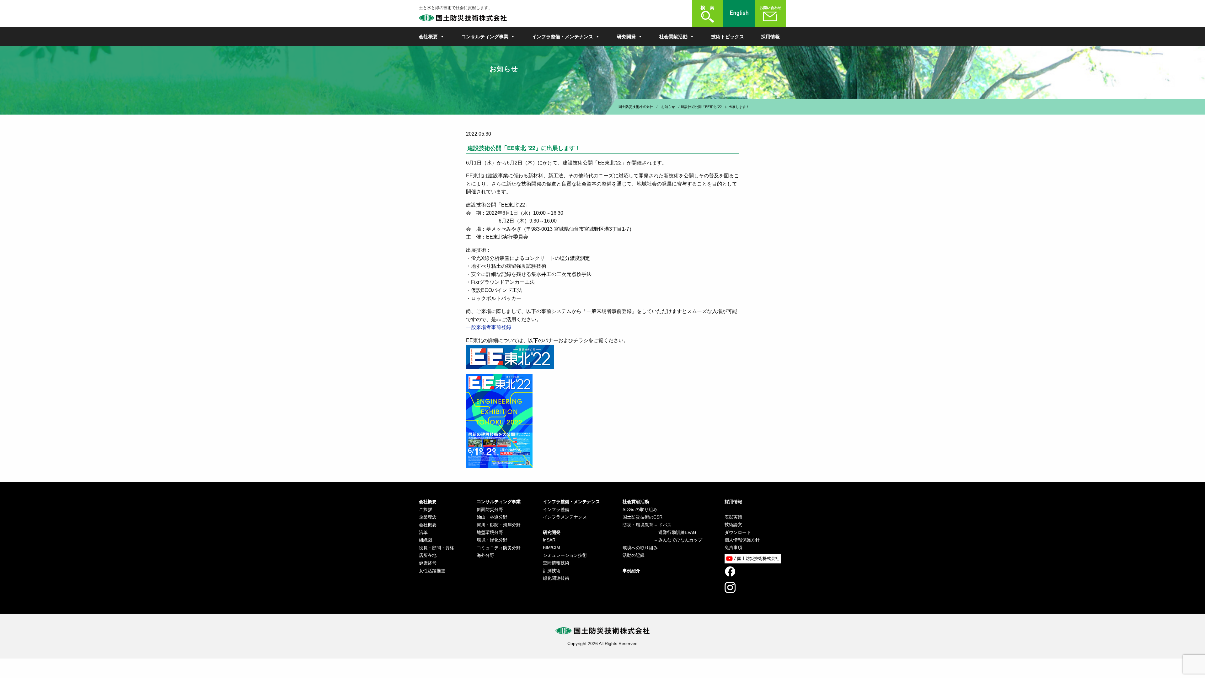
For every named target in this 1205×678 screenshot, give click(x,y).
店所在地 (427, 555)
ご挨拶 (425, 509)
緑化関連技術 (556, 578)
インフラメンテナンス (565, 516)
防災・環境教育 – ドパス (647, 524)
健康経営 (427, 563)
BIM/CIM (551, 547)
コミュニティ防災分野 (499, 547)
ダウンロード (738, 532)
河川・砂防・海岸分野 (499, 524)
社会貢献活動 (673, 36)
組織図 (425, 539)
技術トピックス (727, 36)
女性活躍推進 (432, 570)
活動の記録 (634, 555)
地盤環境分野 (490, 532)
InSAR (549, 539)
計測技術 (551, 570)
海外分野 (485, 555)
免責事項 (733, 547)
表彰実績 (733, 516)
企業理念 (427, 516)
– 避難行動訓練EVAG (659, 532)
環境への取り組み (640, 547)
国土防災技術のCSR (642, 516)
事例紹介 (631, 570)
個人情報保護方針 (742, 539)
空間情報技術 (556, 562)
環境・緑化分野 (492, 539)
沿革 (423, 532)
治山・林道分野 (492, 516)
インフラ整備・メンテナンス (562, 36)
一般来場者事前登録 (488, 327)
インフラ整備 (556, 509)
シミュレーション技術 (565, 555)
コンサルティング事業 (484, 36)
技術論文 (733, 524)
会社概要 (428, 36)
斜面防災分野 (490, 509)
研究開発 (626, 36)
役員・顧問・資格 (436, 547)
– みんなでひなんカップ (662, 539)
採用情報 (770, 36)
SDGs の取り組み (640, 509)
